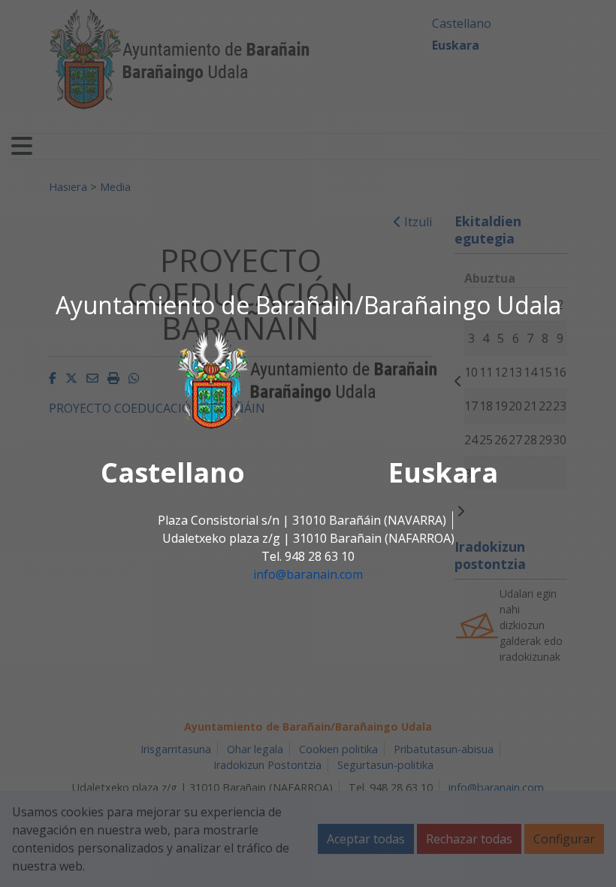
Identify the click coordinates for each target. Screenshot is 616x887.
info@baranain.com (308, 575)
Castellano (173, 473)
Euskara (443, 473)
